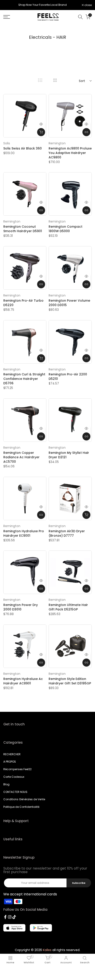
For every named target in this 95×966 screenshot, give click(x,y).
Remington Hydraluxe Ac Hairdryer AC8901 (23, 681)
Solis (6, 143)
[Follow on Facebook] (5, 917)
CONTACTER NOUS (15, 792)
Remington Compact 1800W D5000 (65, 228)
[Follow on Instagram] (10, 917)
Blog (6, 784)
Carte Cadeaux (13, 777)
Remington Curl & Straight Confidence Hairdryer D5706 (24, 378)
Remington (57, 143)
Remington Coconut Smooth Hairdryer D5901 (22, 228)
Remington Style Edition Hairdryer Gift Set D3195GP (70, 681)
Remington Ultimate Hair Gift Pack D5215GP (68, 607)
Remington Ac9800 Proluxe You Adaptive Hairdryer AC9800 (70, 153)
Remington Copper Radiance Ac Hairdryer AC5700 (21, 457)
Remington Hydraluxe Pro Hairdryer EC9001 (23, 533)
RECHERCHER (12, 754)
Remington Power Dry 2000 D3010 (20, 607)
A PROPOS (9, 761)
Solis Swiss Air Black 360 (22, 148)
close (88, 5)
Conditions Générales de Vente (24, 799)
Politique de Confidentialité (21, 807)
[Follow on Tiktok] (14, 917)
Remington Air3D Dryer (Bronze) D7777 (67, 533)
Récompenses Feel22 (17, 769)
